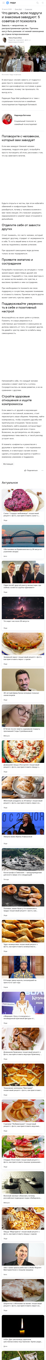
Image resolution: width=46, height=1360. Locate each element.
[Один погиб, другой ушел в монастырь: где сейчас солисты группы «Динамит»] (23, 577)
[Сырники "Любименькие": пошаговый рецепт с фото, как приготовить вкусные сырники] (23, 1116)
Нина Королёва (15, 38)
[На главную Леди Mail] (12, 2)
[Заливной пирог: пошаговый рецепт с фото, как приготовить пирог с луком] (23, 649)
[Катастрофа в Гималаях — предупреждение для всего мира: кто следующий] (23, 865)
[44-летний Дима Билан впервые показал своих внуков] (23, 685)
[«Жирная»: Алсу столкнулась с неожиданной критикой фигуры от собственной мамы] (23, 1008)
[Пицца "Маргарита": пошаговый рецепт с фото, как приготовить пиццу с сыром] (23, 1224)
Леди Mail (18, 9)
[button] (23, 59)
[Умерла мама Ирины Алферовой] (23, 829)
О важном (28, 9)
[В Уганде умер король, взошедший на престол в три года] (23, 973)
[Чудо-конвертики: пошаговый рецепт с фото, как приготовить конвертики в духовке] (23, 937)
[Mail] (7, 2)
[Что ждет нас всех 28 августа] (23, 613)
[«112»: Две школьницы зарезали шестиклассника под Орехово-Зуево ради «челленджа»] (23, 1332)
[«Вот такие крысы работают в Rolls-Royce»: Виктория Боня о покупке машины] (23, 1260)
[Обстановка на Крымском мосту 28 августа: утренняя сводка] (23, 542)
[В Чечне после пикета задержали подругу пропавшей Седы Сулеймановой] (23, 721)
